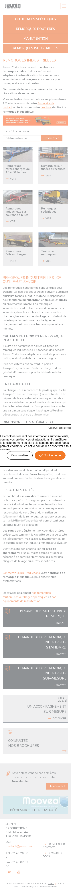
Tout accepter (53, 455)
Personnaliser (20, 455)
